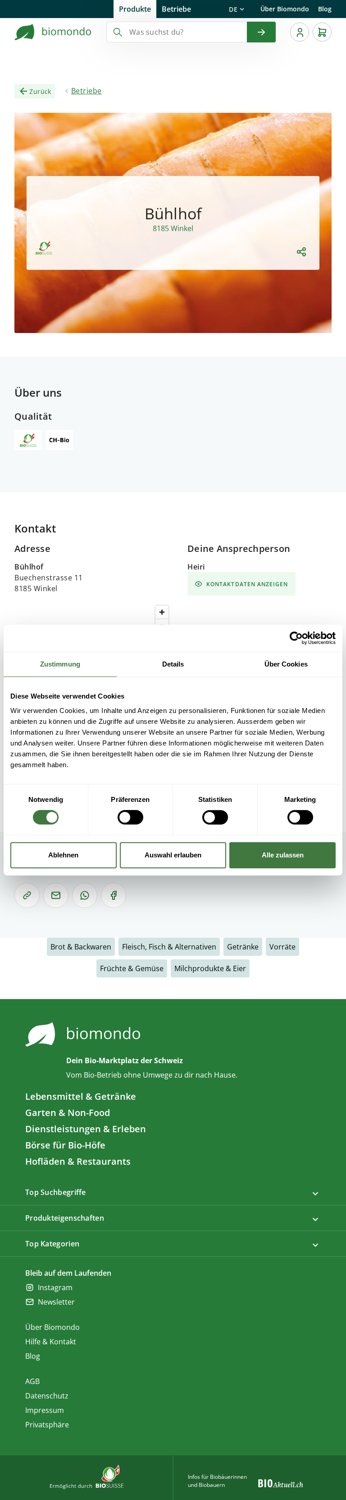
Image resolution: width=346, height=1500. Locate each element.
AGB (32, 1381)
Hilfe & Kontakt (50, 1342)
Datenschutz (46, 1396)
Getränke (243, 947)
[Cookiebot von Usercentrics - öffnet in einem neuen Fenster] (296, 638)
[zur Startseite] (53, 32)
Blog (325, 9)
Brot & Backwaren (80, 947)
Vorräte (282, 947)
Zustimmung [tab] (60, 664)
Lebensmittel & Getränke (80, 1096)
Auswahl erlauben (173, 855)
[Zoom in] (161, 612)
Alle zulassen (283, 855)
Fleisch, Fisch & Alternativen (169, 947)
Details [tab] (173, 664)
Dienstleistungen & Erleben (85, 1129)
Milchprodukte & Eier (210, 968)
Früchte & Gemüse (132, 968)
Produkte (135, 9)
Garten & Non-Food (67, 1112)
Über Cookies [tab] (286, 664)
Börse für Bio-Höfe (65, 1145)
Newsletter (56, 1302)
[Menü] (299, 32)
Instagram (55, 1287)
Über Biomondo (284, 9)
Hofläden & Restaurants (78, 1161)
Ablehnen (63, 855)
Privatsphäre (47, 1425)
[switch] (130, 817)
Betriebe (176, 9)
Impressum (44, 1410)
